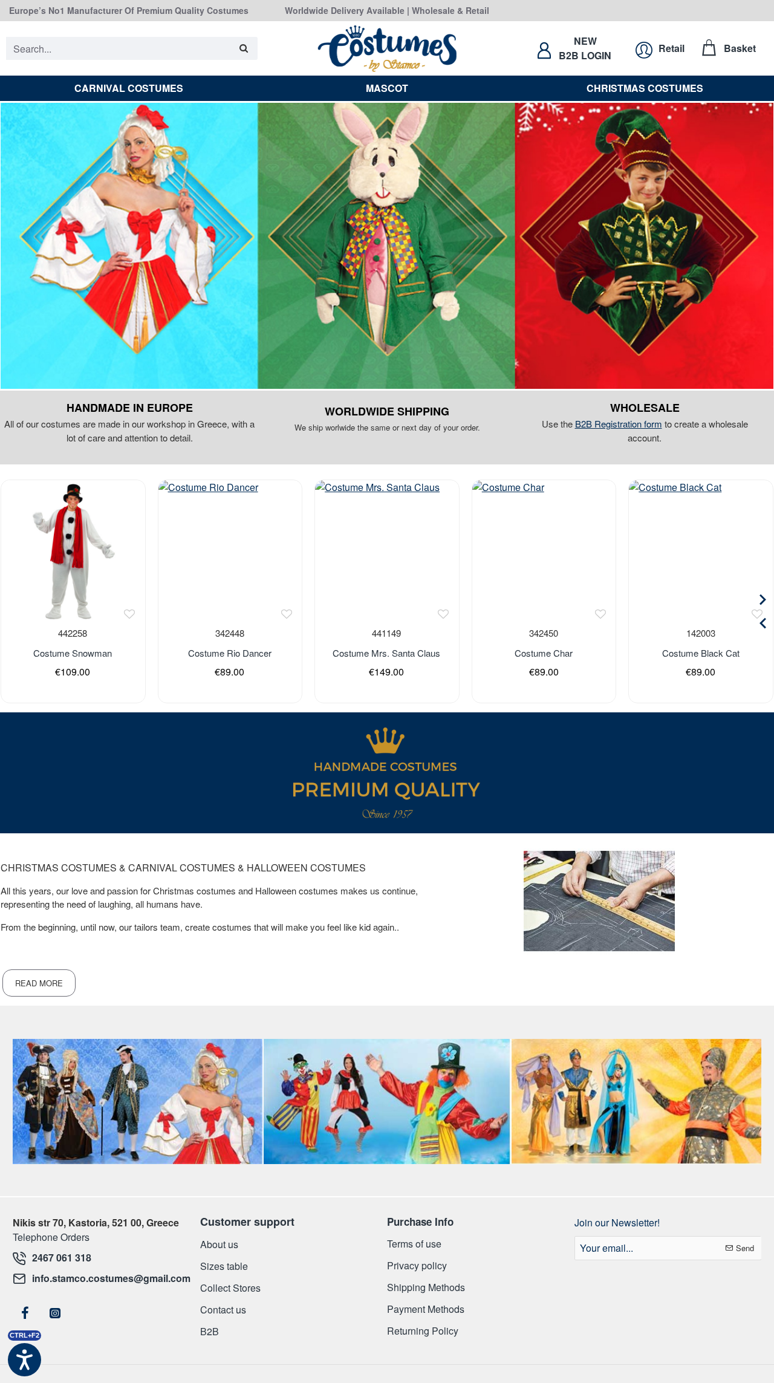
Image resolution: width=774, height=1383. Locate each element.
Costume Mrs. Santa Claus (386, 653)
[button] (129, 614)
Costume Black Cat (701, 653)
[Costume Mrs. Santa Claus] (386, 551)
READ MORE (39, 983)
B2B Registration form (618, 423)
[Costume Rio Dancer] (230, 551)
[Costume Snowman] (73, 551)
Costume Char (544, 653)
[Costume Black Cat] (700, 551)
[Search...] (244, 48)
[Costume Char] (544, 551)
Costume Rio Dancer (230, 653)
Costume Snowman (72, 653)
